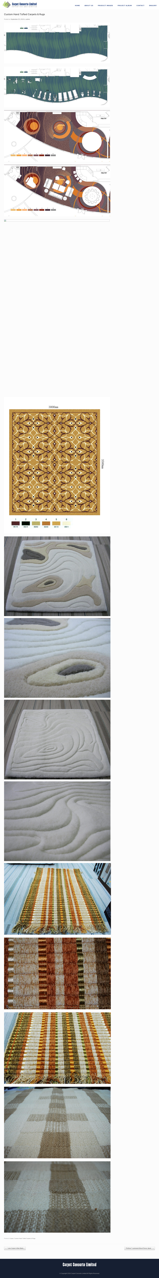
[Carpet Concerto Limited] (20, 4)
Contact (140, 5)
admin (28, 19)
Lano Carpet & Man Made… (14, 1248)
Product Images (105, 5)
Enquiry (153, 5)
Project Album (125, 5)
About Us (89, 5)
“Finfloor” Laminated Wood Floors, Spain (140, 1248)
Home (77, 5)
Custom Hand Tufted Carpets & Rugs (24, 1238)
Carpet (12, 1238)
